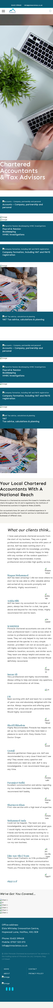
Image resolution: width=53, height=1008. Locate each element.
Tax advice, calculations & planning (25, 319)
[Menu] (3, 11)
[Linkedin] (30, 2)
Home (6, 969)
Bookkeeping (9, 231)
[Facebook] (22, 2)
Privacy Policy (36, 973)
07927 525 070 (17, 942)
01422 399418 (16, 5)
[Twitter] (26, 2)
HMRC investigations (13, 234)
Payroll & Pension (11, 229)
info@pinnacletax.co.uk (33, 5)
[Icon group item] (7, 989)
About (7, 973)
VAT (4, 319)
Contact (32, 969)
